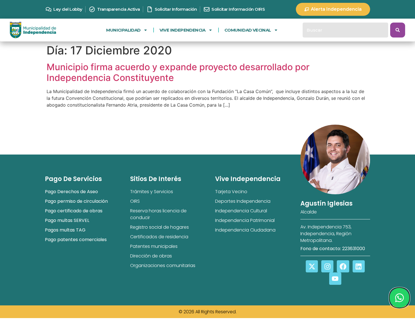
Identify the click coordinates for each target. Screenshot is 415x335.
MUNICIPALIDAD (123, 30)
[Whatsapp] (399, 298)
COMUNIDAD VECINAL (247, 30)
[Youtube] (335, 278)
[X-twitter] (312, 266)
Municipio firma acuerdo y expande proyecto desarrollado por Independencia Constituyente (178, 72)
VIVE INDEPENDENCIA (183, 30)
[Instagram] (327, 266)
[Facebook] (343, 266)
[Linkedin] (359, 266)
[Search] (397, 30)
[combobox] (345, 30)
